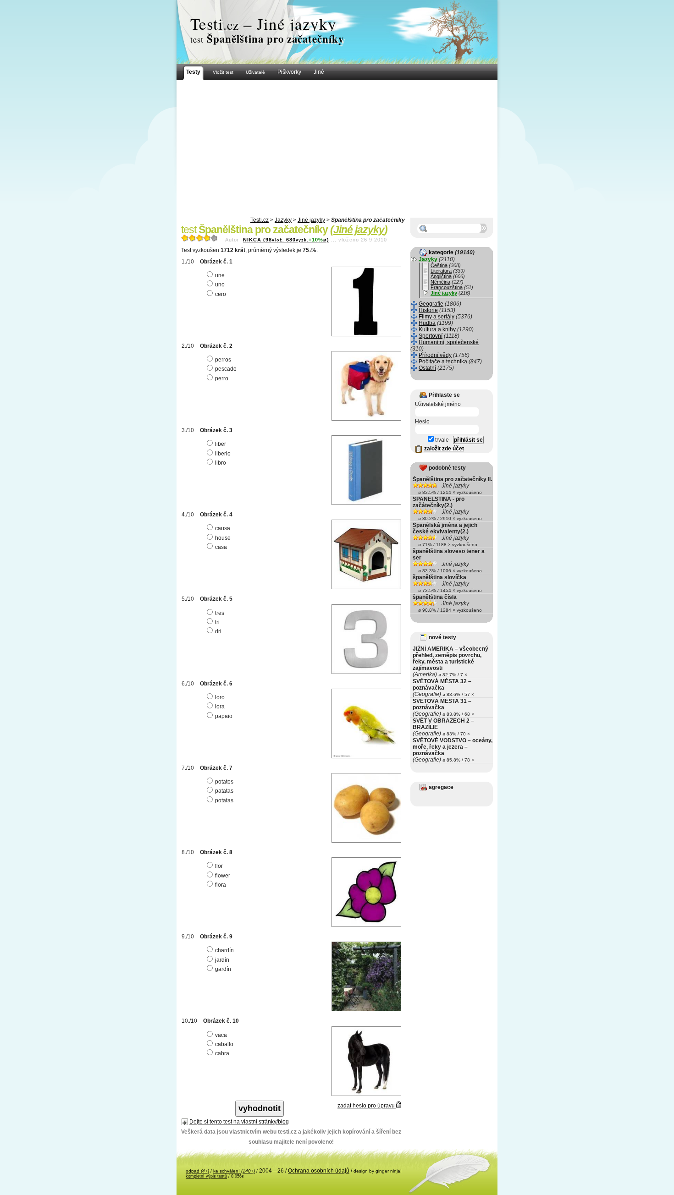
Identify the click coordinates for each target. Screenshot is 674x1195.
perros (223, 359)
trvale (441, 440)
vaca (221, 1035)
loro (220, 697)
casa (221, 547)
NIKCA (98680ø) (286, 239)
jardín (222, 960)
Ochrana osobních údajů (318, 1171)
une (220, 275)
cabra (222, 1053)
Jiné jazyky (311, 220)
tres (219, 613)
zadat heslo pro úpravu (366, 1105)
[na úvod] (337, 32)
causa (222, 528)
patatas (224, 791)
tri (217, 622)
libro (220, 463)
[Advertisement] (337, 149)
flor (219, 866)
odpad (197, 1170)
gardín (223, 969)
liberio (223, 453)
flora (220, 885)
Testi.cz (259, 220)
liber (220, 444)
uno (220, 284)
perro (221, 378)
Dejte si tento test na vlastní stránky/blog (239, 1121)
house (223, 538)
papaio (223, 716)
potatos (224, 781)
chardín (224, 950)
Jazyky (283, 220)
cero (220, 294)
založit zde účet (444, 448)
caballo (224, 1044)
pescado (226, 369)
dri (218, 631)
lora (220, 706)
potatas (224, 800)
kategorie (441, 252)
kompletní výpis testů (206, 1176)
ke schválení (234, 1170)
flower (222, 875)
